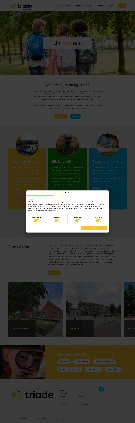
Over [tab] (95, 193)
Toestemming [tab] (40, 193)
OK (94, 228)
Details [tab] (67, 193)
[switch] (57, 220)
